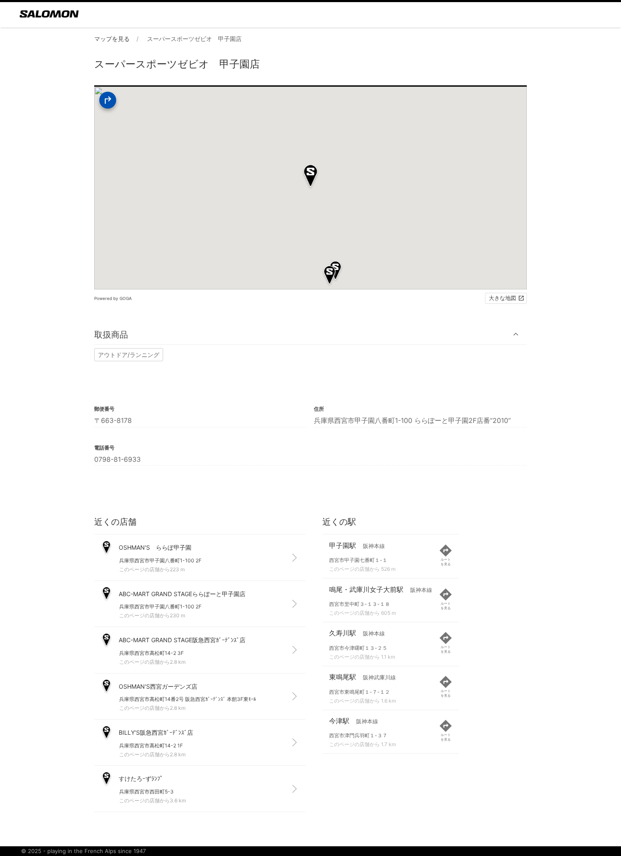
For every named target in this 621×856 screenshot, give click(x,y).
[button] (310, 334)
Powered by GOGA (113, 298)
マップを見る (112, 38)
